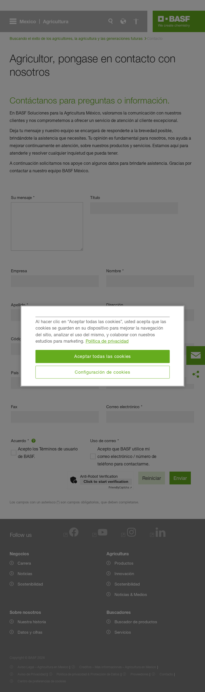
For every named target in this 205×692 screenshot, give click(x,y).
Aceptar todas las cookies (102, 356)
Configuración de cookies (102, 372)
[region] (102, 346)
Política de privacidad (107, 341)
